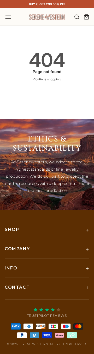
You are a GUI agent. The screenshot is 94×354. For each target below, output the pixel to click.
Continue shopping (47, 79)
